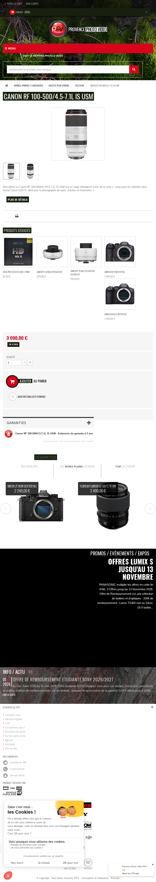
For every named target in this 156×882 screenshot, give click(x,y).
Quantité (10, 357)
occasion (125, 466)
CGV (7, 723)
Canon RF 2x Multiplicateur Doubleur (83, 272)
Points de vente (14, 4)
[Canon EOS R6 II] (119, 294)
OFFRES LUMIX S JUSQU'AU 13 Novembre (130, 569)
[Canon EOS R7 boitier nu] (119, 251)
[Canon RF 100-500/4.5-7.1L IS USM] (11, 171)
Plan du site (11, 748)
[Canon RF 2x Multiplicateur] (86, 251)
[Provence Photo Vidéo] (78, 29)
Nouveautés (29, 466)
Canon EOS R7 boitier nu (114, 271)
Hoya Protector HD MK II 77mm (16, 271)
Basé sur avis (130, 873)
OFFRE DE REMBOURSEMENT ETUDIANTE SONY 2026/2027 (63, 679)
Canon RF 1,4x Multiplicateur (49, 271)
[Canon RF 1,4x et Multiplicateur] (52, 251)
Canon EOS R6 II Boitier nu (115, 314)
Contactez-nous (13, 715)
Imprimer (88, 868)
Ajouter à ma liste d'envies (31, 397)
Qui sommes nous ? (15, 727)
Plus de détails (18, 199)
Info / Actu (14, 671)
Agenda (9, 740)
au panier (33, 380)
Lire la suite (9, 695)
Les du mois (77, 466)
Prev (5, 508)
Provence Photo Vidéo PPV (134, 866)
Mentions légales (13, 719)
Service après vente (15, 736)
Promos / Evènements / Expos (119, 553)
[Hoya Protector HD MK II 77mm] (18, 251)
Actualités (10, 744)
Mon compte (32, 4)
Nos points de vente (15, 731)
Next (150, 508)
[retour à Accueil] (6, 85)
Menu (12, 48)
